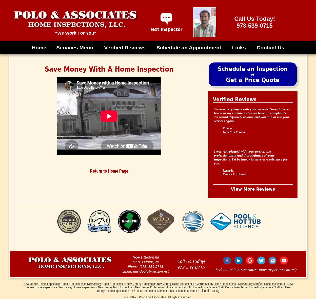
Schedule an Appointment (189, 47)
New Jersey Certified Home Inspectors (261, 284)
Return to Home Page (109, 171)
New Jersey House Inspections (77, 287)
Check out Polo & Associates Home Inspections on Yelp (255, 269)
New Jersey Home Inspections (41, 284)
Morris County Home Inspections (216, 284)
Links (239, 47)
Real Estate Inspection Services (149, 291)
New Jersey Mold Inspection (115, 287)
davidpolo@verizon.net (151, 271)
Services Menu (74, 47)
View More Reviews (253, 189)
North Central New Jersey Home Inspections (244, 287)
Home (39, 47)
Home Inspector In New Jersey (122, 284)
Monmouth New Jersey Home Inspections (169, 284)
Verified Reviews (125, 47)
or (253, 74)
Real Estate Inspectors (183, 291)
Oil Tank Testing (209, 291)
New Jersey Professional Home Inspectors (161, 287)
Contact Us (270, 47)
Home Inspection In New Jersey (82, 284)
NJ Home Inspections (202, 287)
